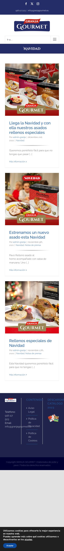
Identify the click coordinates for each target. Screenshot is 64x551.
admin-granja (19, 137)
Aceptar (9, 545)
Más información (17, 161)
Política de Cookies (32, 437)
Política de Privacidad (32, 422)
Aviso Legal (31, 410)
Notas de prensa (33, 245)
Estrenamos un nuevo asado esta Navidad (32, 199)
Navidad (20, 140)
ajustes (28, 539)
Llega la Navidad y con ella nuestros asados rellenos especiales (32, 89)
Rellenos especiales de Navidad (32, 307)
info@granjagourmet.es (38, 10)
